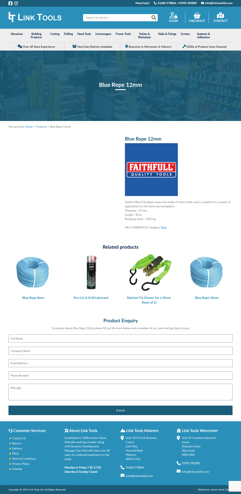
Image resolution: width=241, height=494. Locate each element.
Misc (164, 227)
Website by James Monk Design (215, 489)
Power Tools (123, 34)
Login (173, 21)
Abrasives (17, 34)
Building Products (36, 35)
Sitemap (17, 469)
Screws (185, 34)
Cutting (54, 34)
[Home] (34, 21)
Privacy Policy (20, 464)
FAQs (15, 453)
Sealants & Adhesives (203, 35)
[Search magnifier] (153, 17)
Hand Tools (84, 34)
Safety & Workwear (144, 35)
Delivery (17, 448)
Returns (17, 443)
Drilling (68, 34)
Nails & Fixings (167, 34)
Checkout (197, 21)
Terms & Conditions (24, 459)
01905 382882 (188, 3)
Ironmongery (103, 34)
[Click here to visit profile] (10, 3)
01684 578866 (167, 3)
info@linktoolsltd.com (219, 3)
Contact (220, 21)
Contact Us (19, 438)
